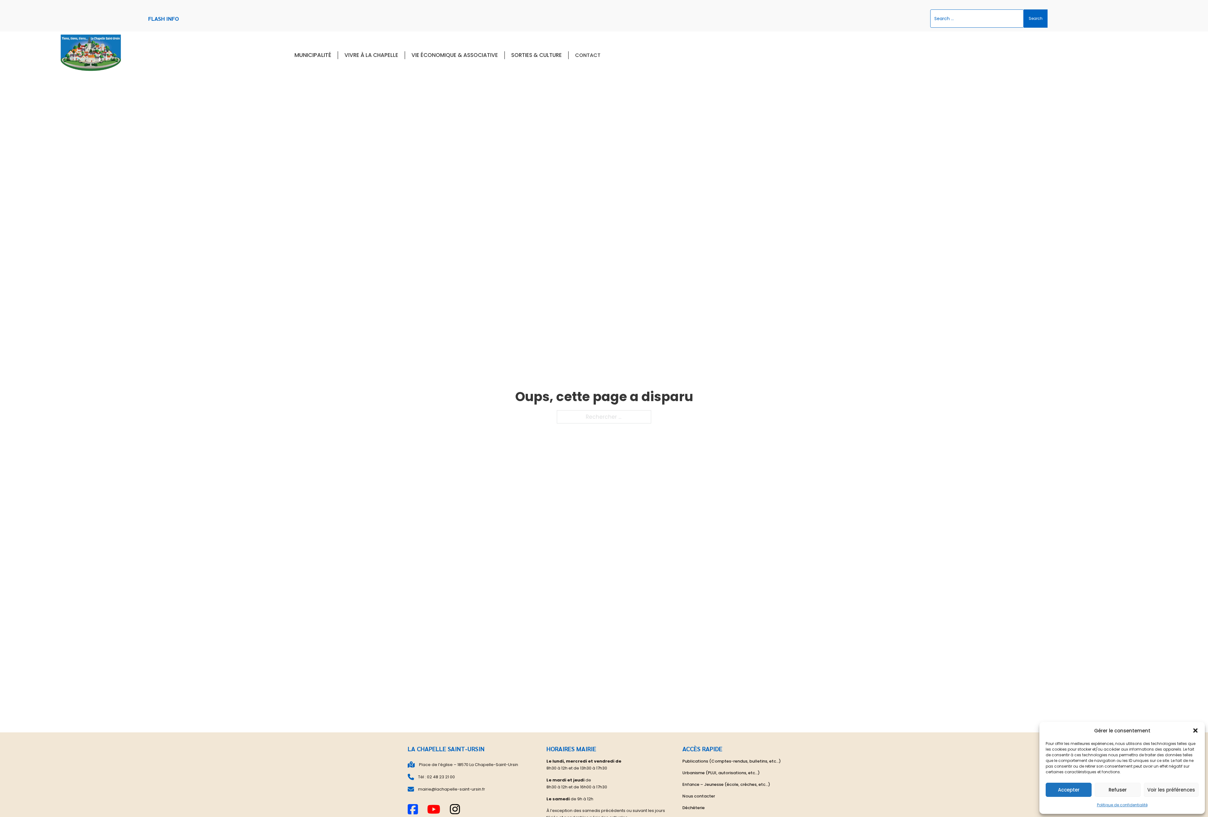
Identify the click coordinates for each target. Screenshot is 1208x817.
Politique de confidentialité (1122, 805)
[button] (1195, 730)
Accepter (1069, 789)
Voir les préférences (1171, 789)
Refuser (1118, 789)
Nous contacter (698, 796)
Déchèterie (693, 808)
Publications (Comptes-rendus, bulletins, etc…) (731, 761)
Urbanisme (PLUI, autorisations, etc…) (721, 773)
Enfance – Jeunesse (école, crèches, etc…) (726, 784)
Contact (588, 55)
